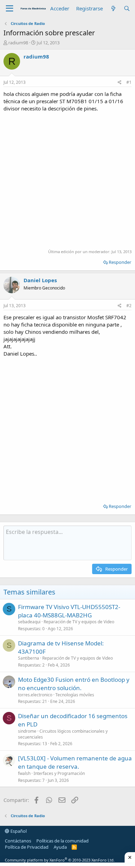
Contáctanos (18, 841)
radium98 (18, 42)
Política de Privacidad (26, 847)
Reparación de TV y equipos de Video (79, 622)
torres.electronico (35, 695)
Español (18, 831)
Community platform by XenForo (60, 860)
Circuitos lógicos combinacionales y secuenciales (63, 734)
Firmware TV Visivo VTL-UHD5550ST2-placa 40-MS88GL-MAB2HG (69, 611)
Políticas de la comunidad (62, 841)
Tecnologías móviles (74, 695)
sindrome (27, 731)
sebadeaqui (29, 622)
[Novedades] (113, 8)
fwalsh (24, 773)
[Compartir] (119, 83)
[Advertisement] (67, 179)
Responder (120, 262)
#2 (129, 306)
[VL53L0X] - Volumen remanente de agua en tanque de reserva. (75, 762)
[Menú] (9, 8)
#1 (129, 82)
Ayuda (60, 847)
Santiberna (28, 658)
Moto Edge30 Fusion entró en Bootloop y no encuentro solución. (73, 684)
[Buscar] (127, 8)
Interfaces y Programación (59, 773)
